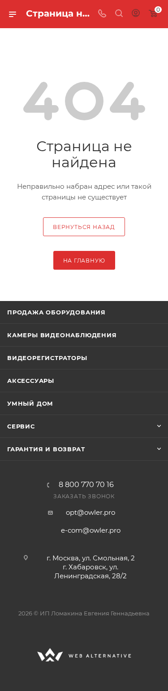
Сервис (21, 426)
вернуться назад (84, 227)
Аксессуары (30, 380)
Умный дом (30, 403)
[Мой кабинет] (136, 14)
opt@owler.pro (90, 512)
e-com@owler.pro (91, 530)
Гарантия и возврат (46, 449)
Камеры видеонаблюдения (62, 335)
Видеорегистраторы (47, 357)
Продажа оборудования (56, 312)
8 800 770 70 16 (86, 484)
